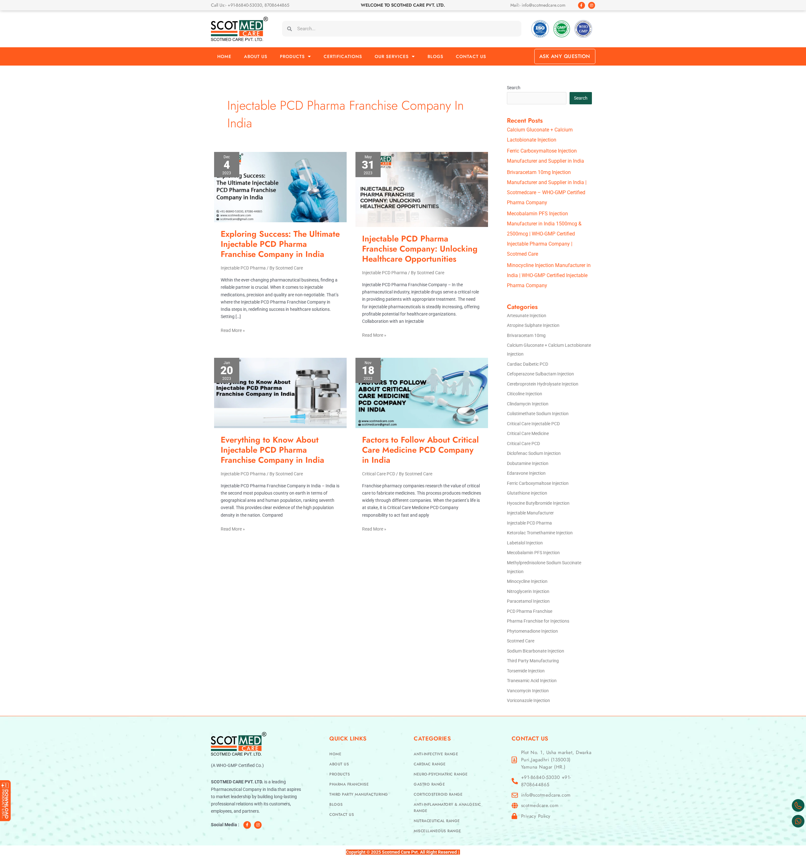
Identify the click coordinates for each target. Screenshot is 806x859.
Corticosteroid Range (438, 794)
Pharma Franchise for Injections (538, 621)
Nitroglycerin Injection (528, 591)
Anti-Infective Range (436, 754)
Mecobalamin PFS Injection (533, 552)
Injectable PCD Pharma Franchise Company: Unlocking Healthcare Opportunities (420, 249)
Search (513, 87)
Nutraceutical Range (437, 821)
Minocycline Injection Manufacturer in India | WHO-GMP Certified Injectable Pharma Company (549, 275)
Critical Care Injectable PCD (533, 423)
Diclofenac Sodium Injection (534, 453)
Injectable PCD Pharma (243, 267)
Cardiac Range (430, 764)
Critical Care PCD (378, 473)
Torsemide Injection (526, 670)
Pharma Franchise (349, 784)
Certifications (343, 56)
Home (224, 56)
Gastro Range (429, 784)
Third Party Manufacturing (533, 660)
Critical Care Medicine (528, 433)
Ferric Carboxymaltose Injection (538, 483)
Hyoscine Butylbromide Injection (538, 503)
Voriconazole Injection (528, 700)
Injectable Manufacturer (530, 512)
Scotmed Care (520, 640)
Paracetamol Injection (528, 601)
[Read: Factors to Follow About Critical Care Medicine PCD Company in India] (421, 392)
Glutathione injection (527, 493)
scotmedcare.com (540, 805)
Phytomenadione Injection (532, 631)
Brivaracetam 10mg (526, 335)
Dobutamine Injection (527, 463)
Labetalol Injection (525, 542)
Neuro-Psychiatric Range (441, 774)
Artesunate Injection (526, 315)
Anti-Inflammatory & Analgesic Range (447, 808)
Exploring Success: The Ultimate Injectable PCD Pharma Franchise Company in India (280, 244)
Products (292, 56)
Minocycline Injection (527, 581)
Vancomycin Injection (528, 690)
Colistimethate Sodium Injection (538, 413)
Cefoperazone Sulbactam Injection (540, 373)
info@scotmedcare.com (546, 795)
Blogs (435, 56)
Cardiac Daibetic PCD (527, 364)
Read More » (233, 330)
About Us (255, 56)
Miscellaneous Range (437, 831)
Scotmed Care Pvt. (400, 852)
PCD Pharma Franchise (529, 611)
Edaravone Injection (526, 473)
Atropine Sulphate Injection (533, 325)
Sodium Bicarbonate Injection (535, 650)
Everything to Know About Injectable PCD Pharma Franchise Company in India (272, 450)
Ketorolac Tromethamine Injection (540, 532)
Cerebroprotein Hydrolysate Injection (542, 383)
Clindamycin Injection (527, 403)
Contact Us (471, 56)
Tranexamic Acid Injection (532, 680)
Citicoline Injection (524, 393)
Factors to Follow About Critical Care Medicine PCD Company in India (420, 450)
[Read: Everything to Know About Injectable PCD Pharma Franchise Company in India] (280, 392)
